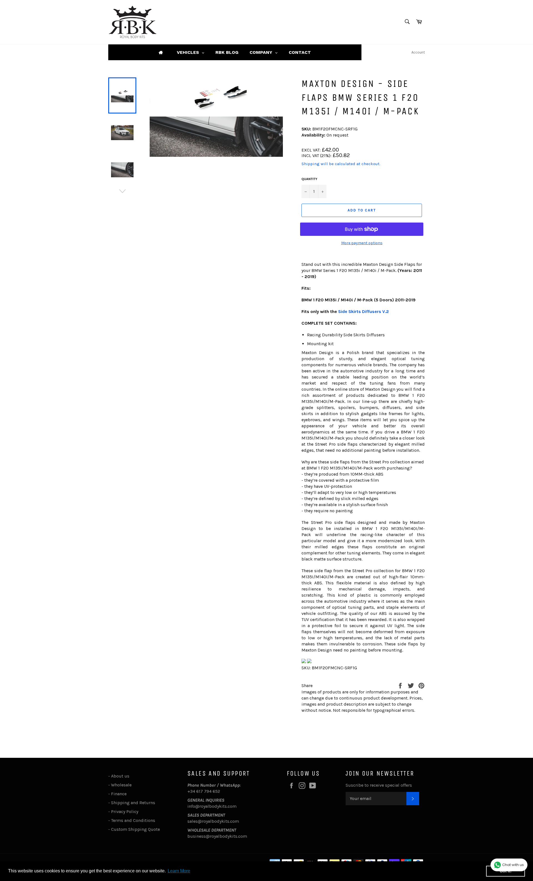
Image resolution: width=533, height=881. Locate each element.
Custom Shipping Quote (135, 829)
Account (418, 52)
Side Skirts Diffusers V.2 (363, 311)
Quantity (309, 179)
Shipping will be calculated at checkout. (340, 163)
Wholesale (122, 784)
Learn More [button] (179, 871)
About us (120, 776)
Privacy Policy (124, 811)
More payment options (362, 243)
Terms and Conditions (133, 820)
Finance (119, 793)
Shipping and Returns (133, 802)
